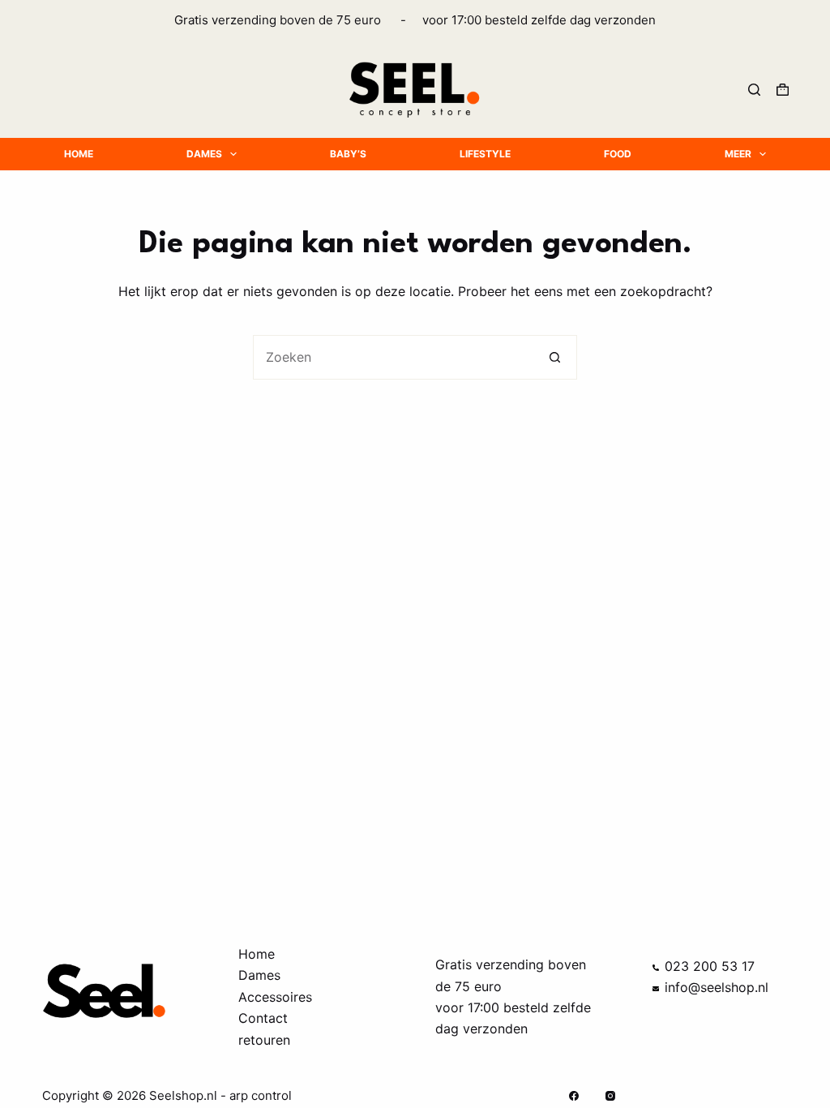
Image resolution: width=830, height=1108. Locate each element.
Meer (738, 154)
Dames (204, 154)
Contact (263, 1018)
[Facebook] (574, 1096)
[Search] (754, 90)
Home (78, 154)
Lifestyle (485, 154)
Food (617, 154)
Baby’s (348, 154)
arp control (260, 1095)
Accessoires (275, 997)
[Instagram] (610, 1096)
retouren (264, 1040)
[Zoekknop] (555, 357)
